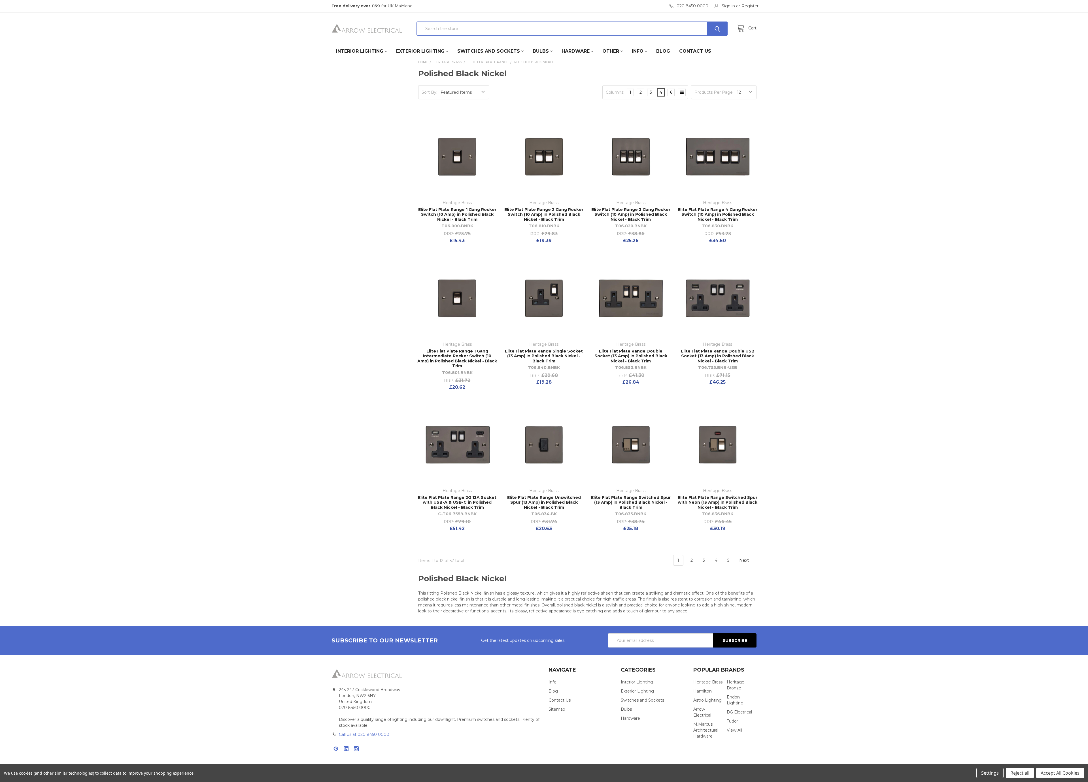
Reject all (1019, 773)
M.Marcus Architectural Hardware (705, 730)
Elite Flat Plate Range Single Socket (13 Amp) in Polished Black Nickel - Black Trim (544, 356)
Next (744, 560)
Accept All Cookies (1060, 773)
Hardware (576, 51)
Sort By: (429, 92)
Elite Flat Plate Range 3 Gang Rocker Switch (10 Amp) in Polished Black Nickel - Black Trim (630, 214)
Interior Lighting (359, 51)
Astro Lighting (707, 700)
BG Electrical (739, 712)
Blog (663, 51)
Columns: (615, 92)
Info (637, 51)
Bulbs (541, 51)
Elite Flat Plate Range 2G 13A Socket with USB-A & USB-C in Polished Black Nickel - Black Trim (457, 502)
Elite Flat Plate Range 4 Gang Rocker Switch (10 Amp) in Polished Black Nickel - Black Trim (717, 214)
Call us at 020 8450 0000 (364, 734)
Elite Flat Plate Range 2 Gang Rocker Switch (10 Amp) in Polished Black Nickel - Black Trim (543, 214)
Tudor (732, 721)
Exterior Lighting (420, 51)
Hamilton (702, 691)
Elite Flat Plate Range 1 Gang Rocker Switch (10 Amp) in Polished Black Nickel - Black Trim (457, 214)
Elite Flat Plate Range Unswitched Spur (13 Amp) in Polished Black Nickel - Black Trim (544, 502)
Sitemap (557, 709)
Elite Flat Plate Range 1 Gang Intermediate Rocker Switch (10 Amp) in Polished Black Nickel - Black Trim (457, 359)
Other (610, 51)
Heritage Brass (707, 682)
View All (734, 730)
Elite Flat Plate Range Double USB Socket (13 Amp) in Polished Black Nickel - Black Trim (718, 356)
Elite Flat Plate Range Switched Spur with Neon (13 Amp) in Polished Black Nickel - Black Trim (717, 502)
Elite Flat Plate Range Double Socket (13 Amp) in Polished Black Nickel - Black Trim (630, 356)
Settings (990, 773)
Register (749, 5)
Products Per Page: (714, 92)
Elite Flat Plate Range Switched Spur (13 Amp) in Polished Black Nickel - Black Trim (631, 502)
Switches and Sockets (488, 51)
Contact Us (695, 51)
